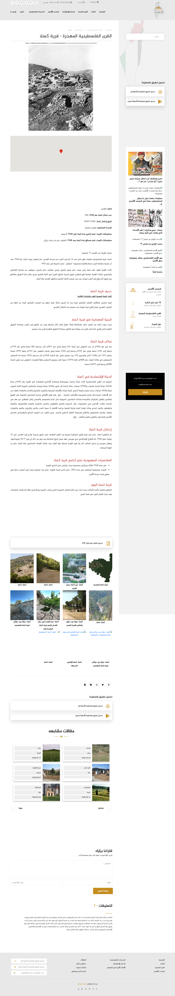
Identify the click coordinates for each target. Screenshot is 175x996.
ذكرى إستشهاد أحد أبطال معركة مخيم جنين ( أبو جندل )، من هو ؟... (146, 180)
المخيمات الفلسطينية (36, 11)
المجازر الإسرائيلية (68, 11)
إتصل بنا (13, 11)
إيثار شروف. (81, 984)
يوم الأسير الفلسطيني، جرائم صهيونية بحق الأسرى (145, 259)
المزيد (22, 11)
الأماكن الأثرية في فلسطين (116, 967)
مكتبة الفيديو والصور (78, 971)
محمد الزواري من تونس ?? (151, 244)
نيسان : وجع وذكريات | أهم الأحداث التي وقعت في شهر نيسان (147, 231)
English (93, 2)
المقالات (83, 960)
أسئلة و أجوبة (81, 967)
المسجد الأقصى (53, 11)
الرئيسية (102, 11)
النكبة (93, 11)
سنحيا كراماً (157, 272)
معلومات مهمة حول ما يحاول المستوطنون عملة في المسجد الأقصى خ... (145, 201)
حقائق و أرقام (81, 963)
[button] (61, 151)
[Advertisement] (61, 190)
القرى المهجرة (83, 11)
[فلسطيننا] (159, 9)
